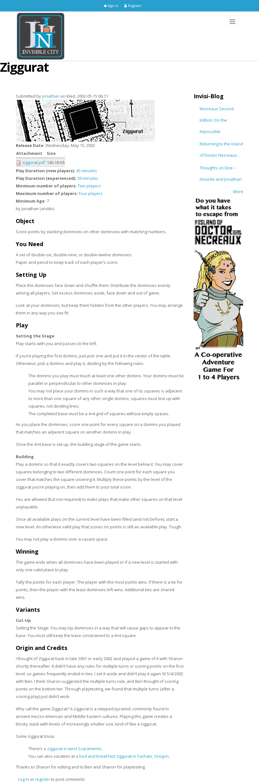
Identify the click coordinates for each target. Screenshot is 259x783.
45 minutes (86, 170)
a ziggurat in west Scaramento (72, 748)
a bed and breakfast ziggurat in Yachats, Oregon (122, 756)
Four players (91, 193)
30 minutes (87, 178)
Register (134, 5)
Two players (89, 186)
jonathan (50, 96)
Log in (23, 779)
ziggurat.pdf (33, 162)
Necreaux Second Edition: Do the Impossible (217, 120)
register (42, 779)
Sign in (112, 5)
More (238, 191)
